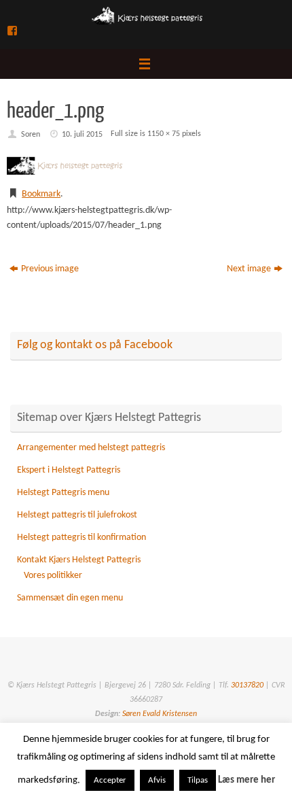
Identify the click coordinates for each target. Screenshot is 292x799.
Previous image (50, 269)
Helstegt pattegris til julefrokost (77, 515)
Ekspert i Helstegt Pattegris (68, 470)
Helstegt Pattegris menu (63, 492)
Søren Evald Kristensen (158, 714)
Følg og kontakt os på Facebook (94, 345)
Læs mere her (246, 780)
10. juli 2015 (82, 135)
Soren (30, 135)
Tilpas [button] (197, 780)
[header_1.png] (146, 165)
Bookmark (41, 194)
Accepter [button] (110, 780)
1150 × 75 (163, 134)
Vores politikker (53, 575)
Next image (249, 269)
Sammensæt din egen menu (70, 598)
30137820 (247, 685)
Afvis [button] (157, 780)
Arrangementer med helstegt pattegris (91, 447)
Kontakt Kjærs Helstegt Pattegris (79, 560)
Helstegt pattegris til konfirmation (81, 537)
